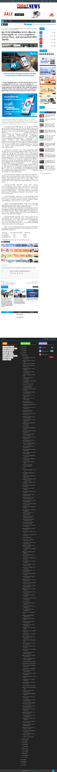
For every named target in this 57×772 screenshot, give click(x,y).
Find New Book (10, 357)
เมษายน (24, 751)
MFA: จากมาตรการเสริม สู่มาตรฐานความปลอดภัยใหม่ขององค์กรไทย (31, 24)
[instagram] (21, 1)
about (46, 1)
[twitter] (9, 1)
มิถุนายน (24, 748)
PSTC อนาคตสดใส (26, 601)
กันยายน (24, 742)
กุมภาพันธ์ (24, 755)
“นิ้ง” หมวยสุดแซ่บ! (26, 425)
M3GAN (24, 467)
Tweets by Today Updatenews (44, 173)
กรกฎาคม (24, 746)
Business (49, 24)
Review (10, 21)
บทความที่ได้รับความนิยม (42, 112)
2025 (23, 348)
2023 (23, 352)
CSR (16, 348)
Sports (4, 350)
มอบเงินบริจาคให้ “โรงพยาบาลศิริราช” (29, 685)
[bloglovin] (13, 1)
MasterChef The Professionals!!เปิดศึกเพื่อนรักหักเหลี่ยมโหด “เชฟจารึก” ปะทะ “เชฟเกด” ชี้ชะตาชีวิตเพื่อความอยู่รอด (47, 156)
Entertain (12, 346)
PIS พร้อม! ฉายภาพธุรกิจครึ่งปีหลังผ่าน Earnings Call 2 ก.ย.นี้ (32, 299)
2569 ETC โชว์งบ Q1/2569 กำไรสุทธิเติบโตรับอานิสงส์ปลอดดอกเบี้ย (50, 115)
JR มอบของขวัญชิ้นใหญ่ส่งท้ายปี (28, 384)
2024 (23, 350)
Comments (53, 112)
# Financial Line (6, 241)
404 (54, 1)
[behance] (19, 1)
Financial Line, (20, 42)
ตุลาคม (24, 740)
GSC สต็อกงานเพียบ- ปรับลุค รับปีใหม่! (29, 661)
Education (5, 355)
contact (50, 1)
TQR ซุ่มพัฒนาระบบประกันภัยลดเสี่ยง (29, 668)
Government (5, 352)
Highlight (47, 112)
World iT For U (16, 24)
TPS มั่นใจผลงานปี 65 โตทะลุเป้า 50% (29, 663)
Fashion (15, 355)
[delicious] (22, 1)
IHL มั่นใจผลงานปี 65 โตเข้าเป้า (28, 736)
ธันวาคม (24, 355)
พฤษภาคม (24, 750)
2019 (23, 763)
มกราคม (24, 757)
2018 (23, 765)
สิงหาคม (24, 744)
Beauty (4, 357)
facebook (32, 312)
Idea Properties (10, 350)
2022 (23, 354)
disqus (19, 312)
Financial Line (7, 28)
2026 (23, 346)
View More (36, 286)
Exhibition (10, 355)
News (6, 21)
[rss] (17, 1)
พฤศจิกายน (25, 738)
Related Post (4, 286)
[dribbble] (15, 1)
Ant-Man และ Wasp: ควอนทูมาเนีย (29, 363)
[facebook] (7, 1)
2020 (23, 761)
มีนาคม (24, 753)
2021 (23, 759)
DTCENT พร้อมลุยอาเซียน (27, 537)
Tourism (10, 352)
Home (42, 1)
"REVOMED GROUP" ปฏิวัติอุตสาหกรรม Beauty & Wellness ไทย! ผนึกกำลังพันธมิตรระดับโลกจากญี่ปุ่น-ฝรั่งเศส (47, 125)
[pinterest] (11, 1)
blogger (7, 312)
